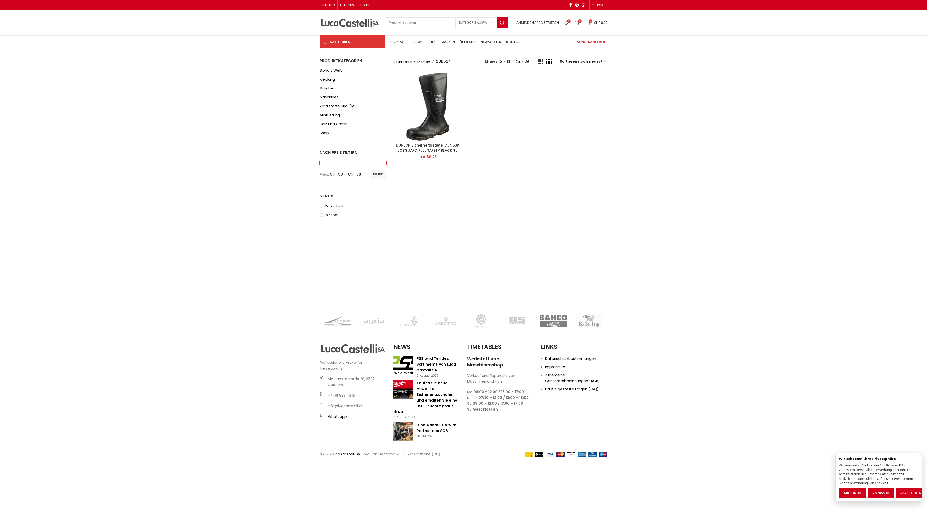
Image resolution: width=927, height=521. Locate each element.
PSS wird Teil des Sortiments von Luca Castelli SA (436, 364)
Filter (378, 174)
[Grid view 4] (549, 62)
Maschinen (329, 97)
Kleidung (327, 79)
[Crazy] (553, 321)
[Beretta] (338, 321)
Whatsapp (337, 416)
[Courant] (517, 321)
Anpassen (880, 493)
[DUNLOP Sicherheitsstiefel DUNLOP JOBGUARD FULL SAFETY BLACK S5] (427, 107)
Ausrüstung (330, 114)
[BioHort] (374, 321)
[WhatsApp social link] (583, 5)
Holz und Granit (333, 123)
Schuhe (326, 88)
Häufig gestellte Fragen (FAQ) (572, 388)
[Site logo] (350, 22)
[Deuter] (589, 321)
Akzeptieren (911, 493)
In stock (332, 214)
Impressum (555, 366)
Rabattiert (334, 206)
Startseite (402, 61)
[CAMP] (446, 321)
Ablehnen (852, 493)
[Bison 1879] (410, 321)
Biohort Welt (331, 70)
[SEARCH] (502, 22)
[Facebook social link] (571, 5)
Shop (324, 132)
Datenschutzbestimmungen (570, 358)
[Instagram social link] (577, 5)
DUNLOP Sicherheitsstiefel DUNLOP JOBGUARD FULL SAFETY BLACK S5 (427, 148)
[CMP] (481, 321)
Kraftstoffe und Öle (337, 106)
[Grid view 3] (540, 62)
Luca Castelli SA (346, 454)
